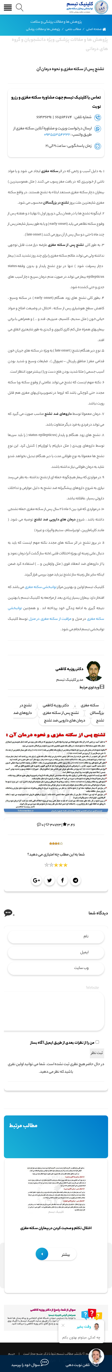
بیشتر (65, 1255)
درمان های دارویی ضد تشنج (64, 721)
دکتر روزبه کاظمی (56, 706)
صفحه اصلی (94, 29)
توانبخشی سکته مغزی (41, 587)
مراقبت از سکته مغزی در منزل (50, 619)
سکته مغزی (90, 706)
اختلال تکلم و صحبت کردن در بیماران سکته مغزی (56, 1228)
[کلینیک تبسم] (86, 7)
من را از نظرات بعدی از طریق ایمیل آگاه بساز (62, 1043)
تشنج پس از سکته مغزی (61, 713)
